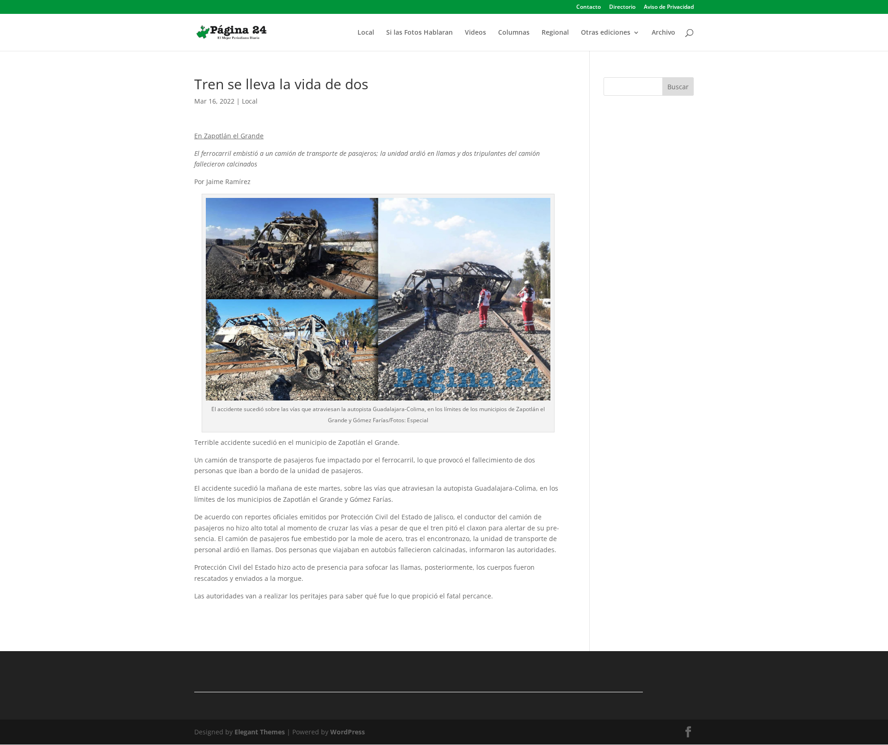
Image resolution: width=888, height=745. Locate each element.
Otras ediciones (605, 33)
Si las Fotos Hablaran (419, 33)
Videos (475, 33)
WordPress (347, 731)
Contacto (588, 7)
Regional (555, 33)
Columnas (514, 33)
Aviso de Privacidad (669, 7)
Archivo (663, 33)
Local (366, 33)
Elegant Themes (259, 731)
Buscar (678, 86)
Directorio (622, 7)
